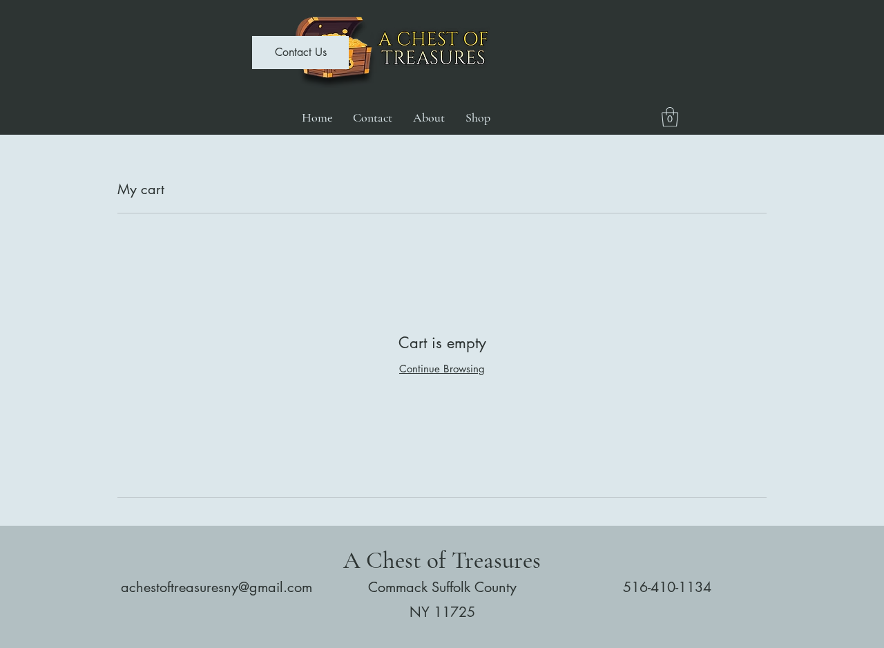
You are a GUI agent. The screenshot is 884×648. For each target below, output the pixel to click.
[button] (670, 117)
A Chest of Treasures (442, 560)
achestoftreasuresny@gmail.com (216, 587)
